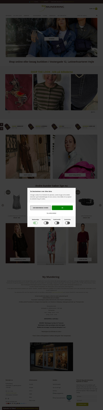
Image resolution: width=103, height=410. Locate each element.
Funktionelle (56, 219)
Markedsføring (46, 219)
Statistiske (67, 219)
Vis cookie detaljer (51, 213)
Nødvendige (35, 219)
